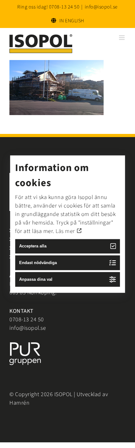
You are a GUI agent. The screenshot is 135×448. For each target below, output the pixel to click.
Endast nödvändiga (38, 262)
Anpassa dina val (35, 279)
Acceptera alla (32, 246)
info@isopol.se (101, 6)
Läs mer (66, 231)
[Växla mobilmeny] (122, 37)
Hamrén (19, 403)
